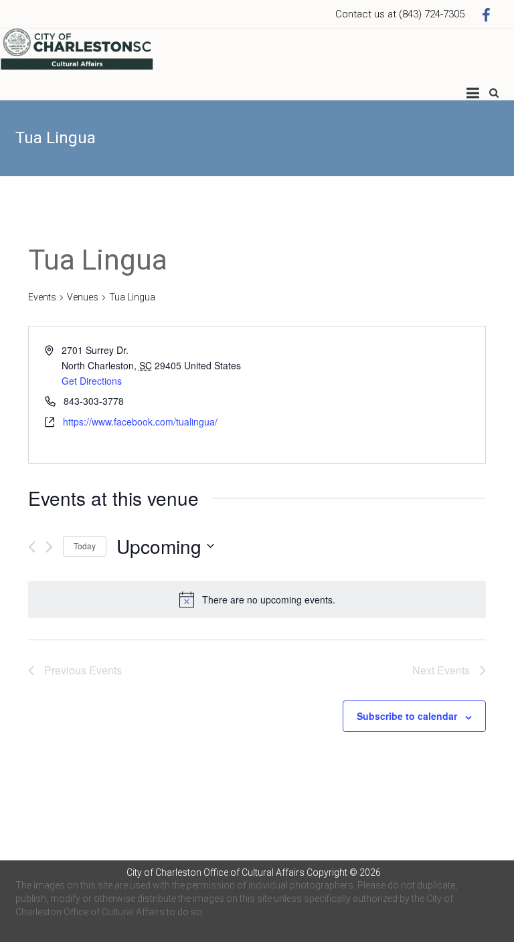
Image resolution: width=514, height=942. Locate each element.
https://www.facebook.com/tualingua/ (140, 421)
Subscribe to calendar (407, 716)
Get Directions (92, 380)
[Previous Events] (31, 547)
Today (85, 545)
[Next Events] (49, 547)
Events (42, 297)
